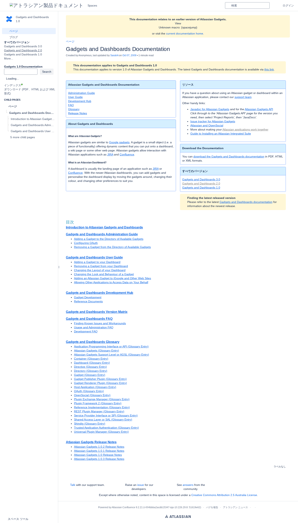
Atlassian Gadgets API (259, 109)
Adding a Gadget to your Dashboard (97, 262)
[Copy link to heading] (103, 136)
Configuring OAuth (86, 243)
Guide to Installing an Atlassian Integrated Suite (220, 133)
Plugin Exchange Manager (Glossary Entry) (102, 399)
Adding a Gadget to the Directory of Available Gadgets (108, 238)
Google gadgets (119, 142)
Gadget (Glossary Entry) (89, 374)
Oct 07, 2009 (129, 55)
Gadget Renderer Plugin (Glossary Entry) (100, 383)
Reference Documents (88, 301)
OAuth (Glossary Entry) (89, 391)
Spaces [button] (92, 5)
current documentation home (184, 33)
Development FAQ (86, 331)
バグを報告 (212, 507)
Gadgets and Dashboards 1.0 (23, 54)
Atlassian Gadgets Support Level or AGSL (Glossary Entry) (111, 354)
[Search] (228, 5)
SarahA (114, 55)
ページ (70, 41)
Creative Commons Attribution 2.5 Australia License (224, 495)
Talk (72, 484)
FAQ (71, 105)
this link (269, 69)
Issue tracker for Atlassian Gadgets (212, 121)
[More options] (288, 41)
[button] (5, 5)
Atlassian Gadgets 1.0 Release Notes (98, 454)
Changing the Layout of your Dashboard (99, 270)
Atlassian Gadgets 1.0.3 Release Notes (99, 458)
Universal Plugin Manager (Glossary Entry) (101, 431)
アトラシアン (178, 516)
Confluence (127, 154)
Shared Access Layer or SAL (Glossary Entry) (103, 419)
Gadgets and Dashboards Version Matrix (96, 312)
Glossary (73, 109)
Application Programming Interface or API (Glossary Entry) (111, 346)
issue (140, 484)
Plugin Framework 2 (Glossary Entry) (97, 403)
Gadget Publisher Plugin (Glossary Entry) (100, 379)
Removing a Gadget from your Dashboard (101, 266)
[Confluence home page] (47, 5)
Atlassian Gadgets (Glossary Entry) (96, 350)
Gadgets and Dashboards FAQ (89, 318)
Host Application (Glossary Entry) (95, 387)
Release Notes (77, 113)
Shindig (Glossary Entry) (89, 423)
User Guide (75, 97)
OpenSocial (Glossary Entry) (92, 395)
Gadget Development (87, 297)
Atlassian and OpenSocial (206, 125)
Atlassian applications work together (245, 129)
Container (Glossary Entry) (91, 358)
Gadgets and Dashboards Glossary (92, 342)
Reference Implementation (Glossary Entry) (102, 407)
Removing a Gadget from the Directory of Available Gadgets (112, 247)
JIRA (110, 154)
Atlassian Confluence (123, 507)
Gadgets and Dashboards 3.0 (23, 46)
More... (8, 58)
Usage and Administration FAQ (93, 327)
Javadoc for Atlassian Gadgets (209, 109)
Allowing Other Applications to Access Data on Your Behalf (111, 282)
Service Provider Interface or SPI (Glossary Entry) (106, 415)
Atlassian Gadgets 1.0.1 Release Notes (99, 450)
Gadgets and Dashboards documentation (246, 202)
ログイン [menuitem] (288, 5)
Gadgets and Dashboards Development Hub (99, 292)
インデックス (12, 85)
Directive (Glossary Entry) (90, 366)
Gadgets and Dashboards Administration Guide (102, 234)
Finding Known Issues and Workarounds (100, 323)
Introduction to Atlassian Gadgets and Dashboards (104, 227)
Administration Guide (81, 93)
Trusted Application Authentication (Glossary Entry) (106, 427)
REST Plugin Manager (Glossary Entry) (99, 411)
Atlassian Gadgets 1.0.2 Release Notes (99, 446)
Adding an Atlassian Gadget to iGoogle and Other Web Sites (112, 278)
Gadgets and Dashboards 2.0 (23, 50)
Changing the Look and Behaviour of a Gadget (104, 274)
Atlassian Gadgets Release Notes (91, 442)
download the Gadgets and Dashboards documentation (228, 156)
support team (243, 97)
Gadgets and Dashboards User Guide (94, 257)
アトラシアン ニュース (235, 507)
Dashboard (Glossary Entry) (92, 362)
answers (188, 484)
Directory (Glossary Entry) (90, 370)
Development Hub (79, 101)
